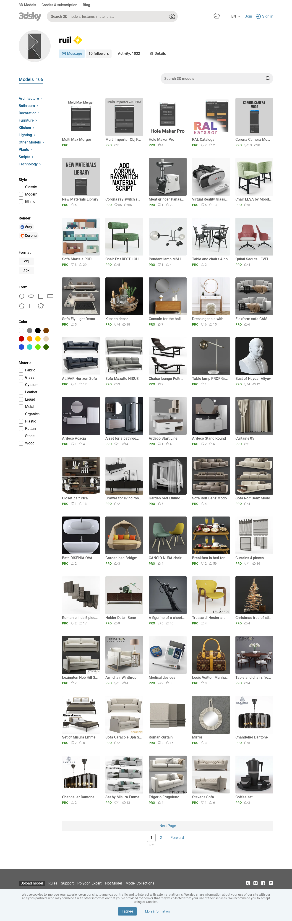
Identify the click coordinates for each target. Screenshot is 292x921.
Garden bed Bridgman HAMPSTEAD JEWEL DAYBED (123, 558)
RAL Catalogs (203, 139)
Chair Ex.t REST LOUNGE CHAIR (123, 259)
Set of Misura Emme (79, 737)
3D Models (27, 5)
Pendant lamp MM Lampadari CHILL (167, 259)
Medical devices (162, 677)
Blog (86, 5)
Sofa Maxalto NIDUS (122, 378)
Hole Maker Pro (161, 139)
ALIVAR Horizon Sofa (79, 378)
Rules (52, 883)
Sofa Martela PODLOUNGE (80, 259)
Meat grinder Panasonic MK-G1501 (167, 199)
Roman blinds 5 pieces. (80, 618)
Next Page (167, 826)
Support (67, 883)
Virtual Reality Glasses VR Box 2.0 (210, 199)
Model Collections (139, 883)
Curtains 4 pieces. (250, 558)
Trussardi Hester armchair (210, 618)
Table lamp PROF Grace (210, 378)
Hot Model (113, 883)
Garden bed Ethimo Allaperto (167, 498)
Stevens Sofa (203, 797)
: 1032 (129, 53)
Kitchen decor (116, 319)
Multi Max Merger (76, 139)
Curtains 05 (244, 438)
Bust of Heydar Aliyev (253, 378)
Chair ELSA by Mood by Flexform (253, 199)
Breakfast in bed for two (210, 558)
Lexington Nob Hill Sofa (80, 677)
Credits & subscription (59, 5)
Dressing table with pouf (210, 319)
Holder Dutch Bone (120, 618)
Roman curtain (161, 737)
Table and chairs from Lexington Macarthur (253, 677)
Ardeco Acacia (74, 438)
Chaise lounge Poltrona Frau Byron (167, 378)
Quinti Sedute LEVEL (252, 259)
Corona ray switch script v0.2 (123, 199)
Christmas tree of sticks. (253, 618)
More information (157, 911)
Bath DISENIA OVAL (78, 558)
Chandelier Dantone (251, 737)
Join (248, 16)
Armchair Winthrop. (121, 677)
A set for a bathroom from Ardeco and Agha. (123, 438)
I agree (127, 911)
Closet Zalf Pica (75, 498)
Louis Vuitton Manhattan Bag (210, 677)
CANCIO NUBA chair (165, 558)
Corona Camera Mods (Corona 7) (253, 139)
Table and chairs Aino (210, 259)
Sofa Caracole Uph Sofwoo (123, 737)
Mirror (197, 737)
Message (74, 53)
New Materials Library (80, 199)
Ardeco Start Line (163, 438)
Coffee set (244, 797)
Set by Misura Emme (122, 797)
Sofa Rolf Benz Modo (209, 498)
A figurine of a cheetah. (167, 618)
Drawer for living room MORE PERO (123, 498)
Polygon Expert (89, 883)
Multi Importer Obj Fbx (123, 139)
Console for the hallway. (167, 319)
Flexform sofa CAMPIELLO (253, 319)
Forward (177, 837)
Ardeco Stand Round (209, 438)
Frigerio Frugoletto (164, 797)
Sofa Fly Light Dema (78, 319)
